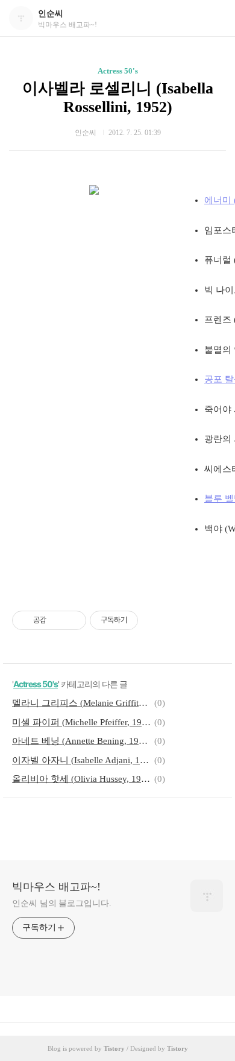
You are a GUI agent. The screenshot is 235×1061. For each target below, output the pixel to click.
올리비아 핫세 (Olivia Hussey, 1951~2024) (81, 779)
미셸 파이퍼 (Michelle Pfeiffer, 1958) (81, 722)
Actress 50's (118, 70)
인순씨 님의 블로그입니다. (61, 903)
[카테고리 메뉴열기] (214, 18)
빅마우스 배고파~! (56, 887)
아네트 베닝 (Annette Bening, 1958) (81, 741)
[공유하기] (57, 620)
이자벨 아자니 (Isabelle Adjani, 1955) (81, 760)
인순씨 (50, 13)
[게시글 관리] (72, 620)
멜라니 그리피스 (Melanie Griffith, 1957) (81, 703)
